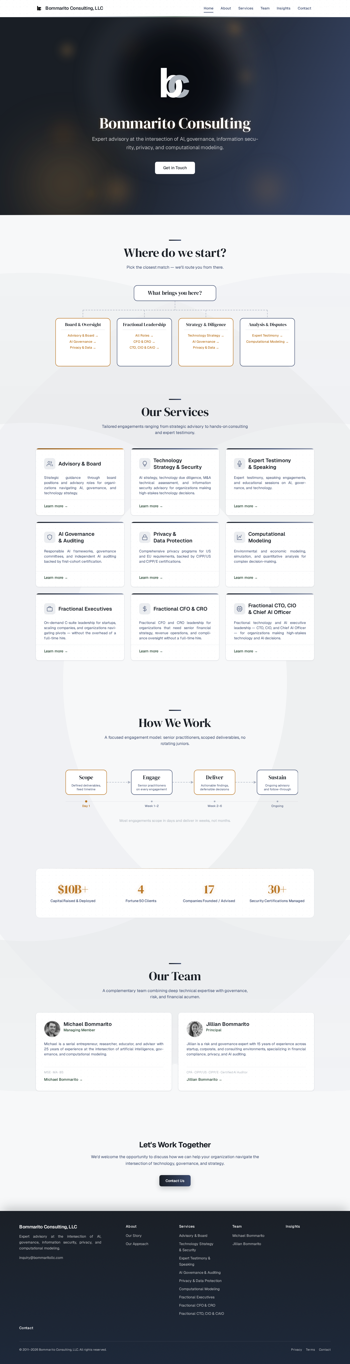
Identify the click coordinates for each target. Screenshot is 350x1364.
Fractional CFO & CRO (197, 1305)
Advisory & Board (193, 1235)
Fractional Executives (196, 1297)
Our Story (134, 1235)
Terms (310, 1350)
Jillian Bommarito (246, 1243)
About (226, 8)
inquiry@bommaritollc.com (41, 1257)
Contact (304, 8)
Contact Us (175, 1180)
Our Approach (137, 1243)
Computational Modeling (199, 1289)
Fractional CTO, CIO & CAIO (201, 1313)
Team (265, 8)
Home (208, 8)
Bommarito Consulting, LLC (74, 8)
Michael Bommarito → (63, 1079)
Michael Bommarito (248, 1235)
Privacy (296, 1350)
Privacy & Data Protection (200, 1280)
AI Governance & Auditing (200, 1272)
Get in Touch (175, 167)
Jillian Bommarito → (204, 1079)
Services (245, 8)
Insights (284, 8)
